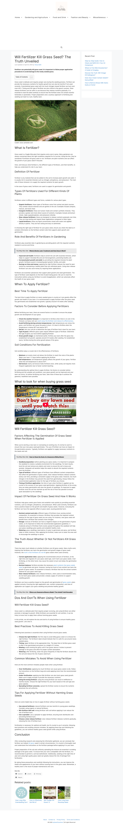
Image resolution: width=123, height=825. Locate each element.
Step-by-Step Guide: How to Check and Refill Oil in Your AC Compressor (95, 63)
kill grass (31, 743)
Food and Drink (59, 17)
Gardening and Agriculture (36, 17)
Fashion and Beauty (79, 17)
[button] (61, 47)
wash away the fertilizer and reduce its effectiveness (55, 321)
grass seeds (67, 582)
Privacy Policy (61, 819)
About (45, 819)
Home (17, 17)
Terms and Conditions (73, 819)
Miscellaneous (99, 17)
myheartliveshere (58, 822)
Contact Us (52, 819)
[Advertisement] (61, 32)
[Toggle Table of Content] (30, 77)
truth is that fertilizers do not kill (34, 552)
